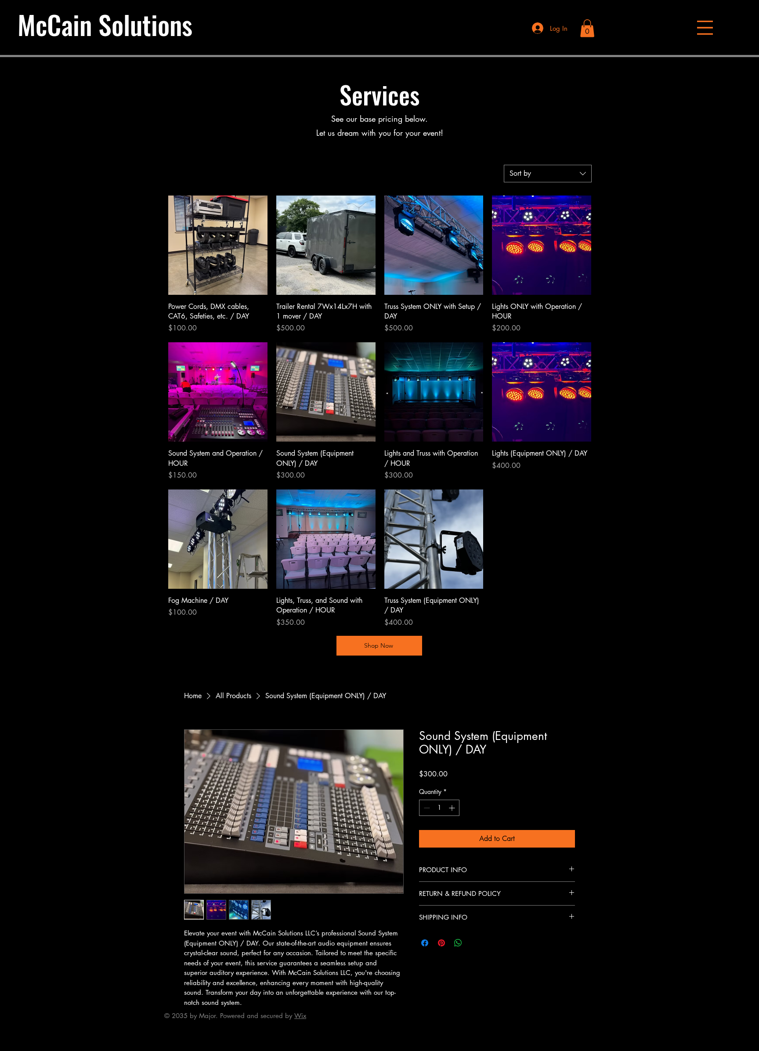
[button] (705, 28)
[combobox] (548, 173)
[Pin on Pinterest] (441, 943)
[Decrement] (425, 807)
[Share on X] (475, 943)
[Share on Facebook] (424, 943)
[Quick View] (217, 245)
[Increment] (452, 807)
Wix (300, 1015)
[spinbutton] (439, 807)
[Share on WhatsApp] (458, 943)
